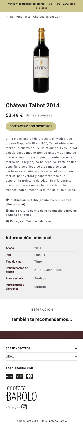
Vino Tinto (23, 17)
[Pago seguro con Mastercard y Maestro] (24, 407)
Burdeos (40, 278)
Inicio (10, 17)
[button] (41, 348)
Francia (39, 255)
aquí (21, 204)
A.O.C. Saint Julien (48, 270)
